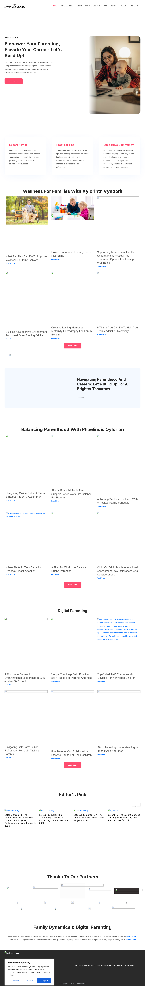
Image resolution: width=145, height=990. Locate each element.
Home (55, 6)
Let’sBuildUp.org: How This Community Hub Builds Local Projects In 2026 (89, 818)
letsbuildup (131, 936)
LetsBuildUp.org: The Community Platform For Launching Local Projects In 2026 (54, 819)
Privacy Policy (88, 965)
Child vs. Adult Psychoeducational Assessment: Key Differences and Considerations (117, 571)
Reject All (29, 981)
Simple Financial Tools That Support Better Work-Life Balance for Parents (71, 494)
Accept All (44, 981)
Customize (15, 981)
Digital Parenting (110, 6)
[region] (29, 972)
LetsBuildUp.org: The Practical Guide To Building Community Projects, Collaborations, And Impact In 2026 (20, 820)
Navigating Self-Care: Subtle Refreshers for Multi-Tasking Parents (22, 750)
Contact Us (134, 6)
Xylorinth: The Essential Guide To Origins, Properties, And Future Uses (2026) (124, 818)
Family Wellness (66, 6)
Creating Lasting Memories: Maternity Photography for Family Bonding (71, 331)
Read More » (10, 263)
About (123, 6)
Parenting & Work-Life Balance (88, 6)
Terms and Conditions (105, 965)
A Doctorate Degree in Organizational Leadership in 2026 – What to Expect (25, 678)
